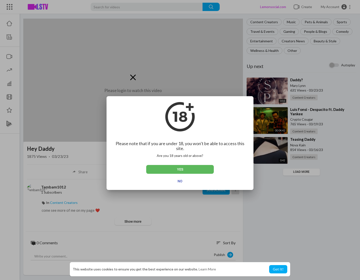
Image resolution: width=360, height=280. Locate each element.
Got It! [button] (278, 269)
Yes (180, 169)
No (180, 181)
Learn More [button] (207, 269)
